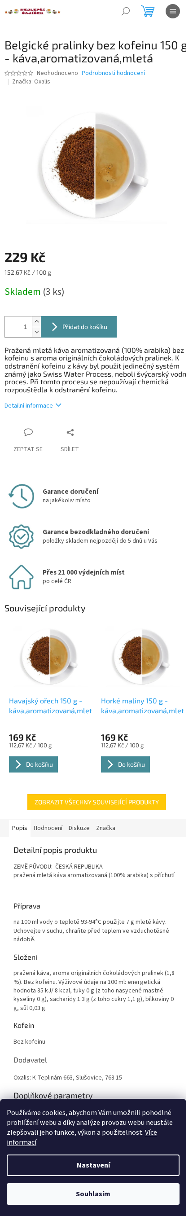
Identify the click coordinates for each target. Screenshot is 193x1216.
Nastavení (93, 1165)
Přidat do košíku (84, 326)
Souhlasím (93, 1194)
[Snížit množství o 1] (36, 332)
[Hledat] (126, 11)
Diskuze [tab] (79, 828)
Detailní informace (28, 405)
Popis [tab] (19, 828)
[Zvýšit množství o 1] (36, 321)
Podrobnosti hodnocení (113, 73)
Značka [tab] (105, 828)
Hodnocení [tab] (48, 828)
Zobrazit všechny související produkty (97, 802)
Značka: (31, 81)
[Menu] (173, 11)
